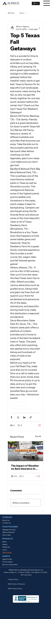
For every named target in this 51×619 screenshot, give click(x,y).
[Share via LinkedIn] (24, 417)
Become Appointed (9, 564)
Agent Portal (7, 559)
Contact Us (6, 523)
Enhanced (6, 547)
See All (38, 436)
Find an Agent (7, 562)
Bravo (4, 542)
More (22, 13)
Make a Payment (8, 532)
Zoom (4, 550)
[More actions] (39, 28)
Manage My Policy (9, 530)
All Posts (11, 13)
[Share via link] (30, 417)
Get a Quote (7, 552)
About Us (5, 520)
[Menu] (46, 3)
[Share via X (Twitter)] (18, 417)
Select (4, 544)
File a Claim (6, 535)
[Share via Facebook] (11, 417)
